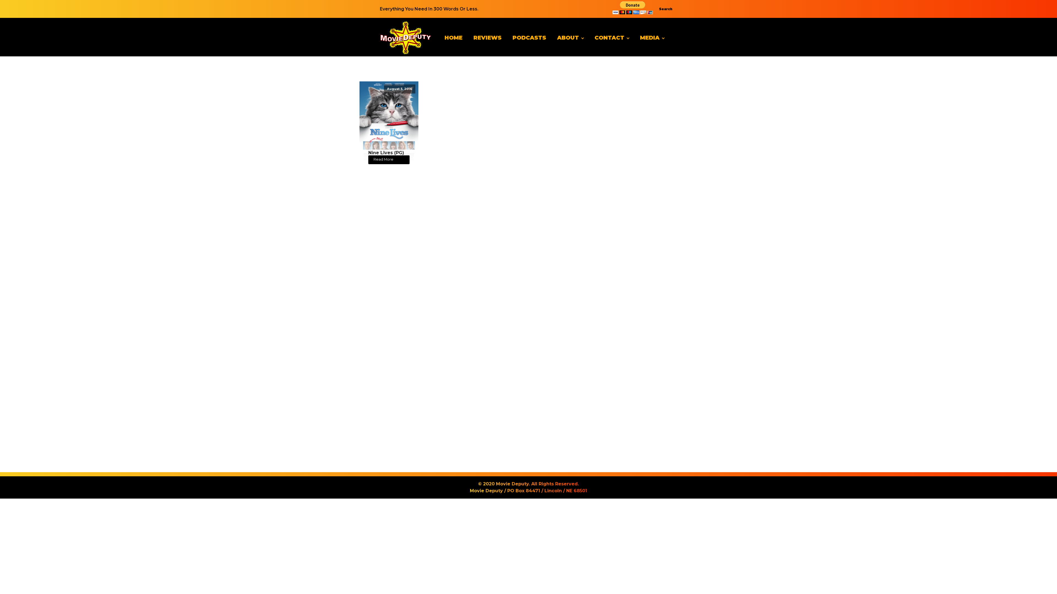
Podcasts (529, 37)
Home (453, 37)
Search (665, 9)
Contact (609, 37)
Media (650, 37)
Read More (383, 159)
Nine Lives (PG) (386, 152)
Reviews (487, 37)
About (568, 37)
